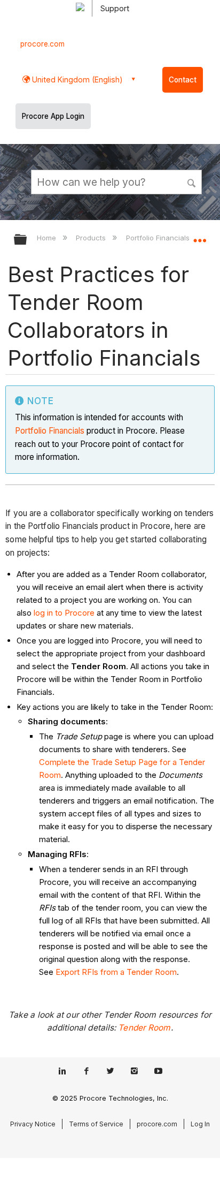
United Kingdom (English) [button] (76, 79)
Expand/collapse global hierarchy (27, 240)
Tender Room (144, 1028)
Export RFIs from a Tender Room (116, 972)
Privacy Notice (33, 1124)
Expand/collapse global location (199, 236)
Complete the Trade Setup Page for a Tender (122, 762)
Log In (200, 1124)
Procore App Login (53, 116)
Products (92, 237)
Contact (183, 79)
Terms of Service (96, 1124)
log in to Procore (64, 613)
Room (50, 775)
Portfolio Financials (49, 431)
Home (47, 237)
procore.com (42, 44)
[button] (192, 181)
